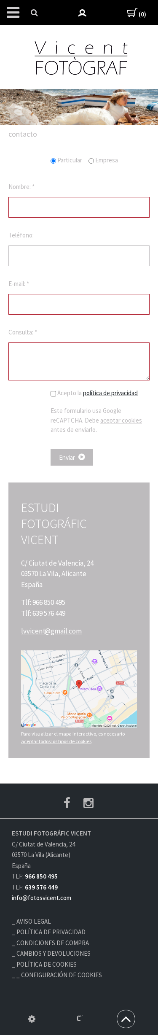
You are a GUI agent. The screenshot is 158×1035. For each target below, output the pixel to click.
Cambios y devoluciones (53, 953)
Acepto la (97, 393)
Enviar (67, 457)
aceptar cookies (121, 420)
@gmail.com (51, 631)
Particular (69, 160)
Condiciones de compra (52, 943)
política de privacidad (110, 393)
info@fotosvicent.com (41, 898)
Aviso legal (33, 921)
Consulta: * (22, 332)
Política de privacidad (51, 932)
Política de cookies (46, 964)
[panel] (31, 1019)
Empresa (106, 160)
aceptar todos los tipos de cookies (56, 741)
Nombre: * (21, 187)
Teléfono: (21, 235)
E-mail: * (18, 284)
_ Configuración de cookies (59, 975)
